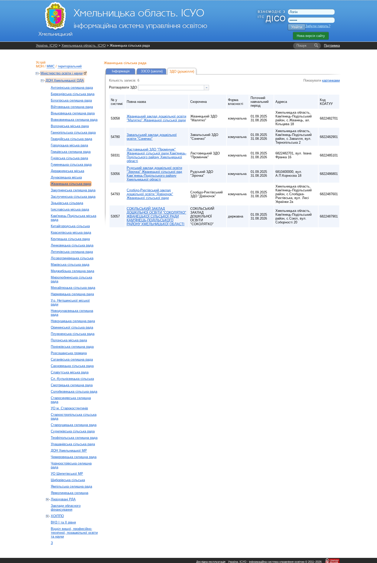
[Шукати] (316, 45)
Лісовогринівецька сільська (72, 258)
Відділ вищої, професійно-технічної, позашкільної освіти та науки (74, 532)
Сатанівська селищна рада (72, 359)
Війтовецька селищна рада (72, 107)
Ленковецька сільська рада (72, 245)
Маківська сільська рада (70, 264)
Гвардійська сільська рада (71, 139)
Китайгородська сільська (70, 226)
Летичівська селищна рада (72, 252)
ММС (51, 66)
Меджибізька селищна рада (72, 271)
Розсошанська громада (69, 353)
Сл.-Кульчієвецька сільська (72, 379)
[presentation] (206, 87)
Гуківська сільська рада (69, 158)
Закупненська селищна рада (73, 190)
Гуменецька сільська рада (71, 164)
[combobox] (173, 87)
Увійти (296, 27)
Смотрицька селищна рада (72, 385)
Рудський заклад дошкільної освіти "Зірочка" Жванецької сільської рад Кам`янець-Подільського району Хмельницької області (154, 173)
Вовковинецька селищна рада (74, 120)
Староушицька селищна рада (73, 425)
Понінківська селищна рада (72, 347)
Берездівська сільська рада (72, 94)
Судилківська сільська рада (73, 431)
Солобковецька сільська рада (74, 391)
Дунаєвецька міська (66, 177)
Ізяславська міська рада (70, 209)
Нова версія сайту (311, 36)
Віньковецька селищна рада (73, 113)
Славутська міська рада (69, 372)
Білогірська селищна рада (71, 100)
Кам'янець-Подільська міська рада (73, 218)
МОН (40, 66)
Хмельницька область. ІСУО (84, 45)
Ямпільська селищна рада (71, 486)
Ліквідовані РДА (63, 499)
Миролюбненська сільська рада (71, 279)
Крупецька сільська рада (70, 239)
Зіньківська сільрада (67, 203)
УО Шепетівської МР (67, 474)
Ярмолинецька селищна (69, 493)
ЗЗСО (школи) (152, 71)
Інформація (121, 71)
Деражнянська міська (67, 171)
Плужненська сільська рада (72, 334)
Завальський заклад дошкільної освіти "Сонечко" (152, 137)
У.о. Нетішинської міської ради (70, 302)
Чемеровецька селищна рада (73, 457)
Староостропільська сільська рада (73, 416)
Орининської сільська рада (72, 327)
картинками (331, 80)
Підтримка (332, 45)
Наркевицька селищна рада (72, 294)
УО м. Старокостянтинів (69, 408)
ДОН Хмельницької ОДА (65, 80)
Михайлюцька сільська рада (73, 288)
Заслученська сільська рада (73, 197)
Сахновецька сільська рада (72, 366)
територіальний (70, 66)
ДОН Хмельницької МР (69, 450)
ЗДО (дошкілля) (182, 71)
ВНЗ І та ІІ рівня (63, 522)
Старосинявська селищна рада (71, 400)
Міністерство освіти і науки (62, 73)
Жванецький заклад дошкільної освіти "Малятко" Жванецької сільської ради (156, 118)
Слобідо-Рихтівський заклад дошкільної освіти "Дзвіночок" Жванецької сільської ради (150, 194)
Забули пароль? (317, 26)
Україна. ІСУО (46, 45)
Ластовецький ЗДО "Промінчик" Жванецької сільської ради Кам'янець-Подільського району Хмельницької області (156, 155)
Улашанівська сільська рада (73, 444)
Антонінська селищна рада (72, 88)
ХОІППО (57, 516)
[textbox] (171, 87)
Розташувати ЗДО (123, 87)
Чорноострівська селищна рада (71, 465)
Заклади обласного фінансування (66, 507)
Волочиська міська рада (70, 126)
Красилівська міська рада (71, 232)
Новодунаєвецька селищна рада (72, 313)
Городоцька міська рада (69, 145)
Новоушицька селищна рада (73, 321)
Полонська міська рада (69, 340)
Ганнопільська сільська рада (73, 132)
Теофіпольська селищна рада (74, 438)
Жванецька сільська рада (71, 184)
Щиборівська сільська (68, 480)
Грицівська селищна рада (71, 152)
